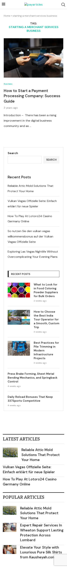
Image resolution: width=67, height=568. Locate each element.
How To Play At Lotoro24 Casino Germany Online (30, 482)
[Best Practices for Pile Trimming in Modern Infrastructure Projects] (19, 348)
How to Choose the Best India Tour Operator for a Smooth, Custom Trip (46, 319)
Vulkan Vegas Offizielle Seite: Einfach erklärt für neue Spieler (29, 469)
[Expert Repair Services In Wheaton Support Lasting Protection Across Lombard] (9, 527)
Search (13, 153)
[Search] (63, 5)
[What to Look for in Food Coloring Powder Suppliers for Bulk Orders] (19, 290)
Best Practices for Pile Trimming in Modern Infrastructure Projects (46, 350)
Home (7, 15)
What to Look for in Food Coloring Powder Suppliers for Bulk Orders (46, 290)
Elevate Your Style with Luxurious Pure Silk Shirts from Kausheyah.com (41, 552)
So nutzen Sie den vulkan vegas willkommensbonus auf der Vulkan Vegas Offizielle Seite (30, 236)
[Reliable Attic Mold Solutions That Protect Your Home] (10, 452)
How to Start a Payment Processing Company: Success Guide (32, 96)
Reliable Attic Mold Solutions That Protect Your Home (40, 455)
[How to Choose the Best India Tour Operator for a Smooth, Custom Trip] (19, 317)
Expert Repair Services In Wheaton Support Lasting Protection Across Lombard (41, 532)
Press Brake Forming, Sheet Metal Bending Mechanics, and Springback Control (32, 377)
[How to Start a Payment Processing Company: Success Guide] (33, 58)
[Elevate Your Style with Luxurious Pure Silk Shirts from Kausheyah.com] (9, 549)
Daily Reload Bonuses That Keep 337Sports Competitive (30, 399)
